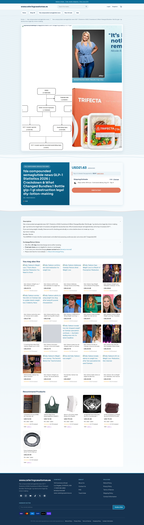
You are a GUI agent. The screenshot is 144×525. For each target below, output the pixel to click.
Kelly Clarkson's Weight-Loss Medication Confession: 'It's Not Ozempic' (112, 285)
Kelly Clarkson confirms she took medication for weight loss (52, 284)
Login (108, 6)
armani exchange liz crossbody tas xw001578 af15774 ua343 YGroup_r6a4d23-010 (112, 415)
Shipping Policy (108, 493)
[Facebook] (21, 496)
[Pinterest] (45, 496)
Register (115, 6)
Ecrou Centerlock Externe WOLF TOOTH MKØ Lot (30, 451)
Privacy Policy (107, 486)
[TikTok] (35, 496)
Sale (77, 13)
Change (116, 179)
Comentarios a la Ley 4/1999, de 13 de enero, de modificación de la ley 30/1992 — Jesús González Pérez (32, 415)
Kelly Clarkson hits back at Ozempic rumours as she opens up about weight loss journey (92, 345)
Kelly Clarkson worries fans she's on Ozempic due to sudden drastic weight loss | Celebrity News (32, 315)
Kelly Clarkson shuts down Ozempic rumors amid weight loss (51, 345)
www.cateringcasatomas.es (34, 6)
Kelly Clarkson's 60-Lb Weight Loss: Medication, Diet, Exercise (112, 375)
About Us (81, 483)
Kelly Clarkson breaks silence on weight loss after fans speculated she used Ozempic (92, 375)
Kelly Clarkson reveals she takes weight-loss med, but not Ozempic (92, 315)
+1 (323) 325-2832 (59, 488)
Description (27, 221)
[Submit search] (86, 6)
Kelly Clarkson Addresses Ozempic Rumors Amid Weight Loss (72, 285)
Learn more (100, 173)
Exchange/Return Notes (31, 242)
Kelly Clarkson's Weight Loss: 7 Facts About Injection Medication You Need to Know (32, 285)
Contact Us (82, 486)
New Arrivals (68, 13)
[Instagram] (26, 496)
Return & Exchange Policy (56, 252)
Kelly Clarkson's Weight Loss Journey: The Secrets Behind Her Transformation (51, 375)
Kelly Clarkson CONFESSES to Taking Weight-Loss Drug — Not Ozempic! (72, 315)
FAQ (80, 490)
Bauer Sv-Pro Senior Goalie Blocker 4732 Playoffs (71, 415)
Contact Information (110, 496)
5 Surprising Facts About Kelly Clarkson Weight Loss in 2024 (31, 345)
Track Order (82, 493)
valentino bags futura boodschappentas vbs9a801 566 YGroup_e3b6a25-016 (51, 415)
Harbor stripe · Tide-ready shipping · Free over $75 (72, 1)
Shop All (32, 13)
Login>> (29, 426)
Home (24, 13)
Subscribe (119, 507)
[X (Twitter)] (40, 496)
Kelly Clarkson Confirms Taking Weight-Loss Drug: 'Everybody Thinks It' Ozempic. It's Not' (112, 315)
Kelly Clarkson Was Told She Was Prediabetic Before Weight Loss (112, 345)
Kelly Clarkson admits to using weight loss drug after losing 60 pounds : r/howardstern (52, 315)
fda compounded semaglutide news (50, 13)
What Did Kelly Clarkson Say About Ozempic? (31, 375)
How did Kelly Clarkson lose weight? (71, 375)
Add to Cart (96, 190)
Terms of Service (108, 490)
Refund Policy (107, 483)
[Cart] (121, 7)
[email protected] (66, 249)
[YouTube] (30, 496)
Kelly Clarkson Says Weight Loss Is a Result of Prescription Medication (91, 285)
